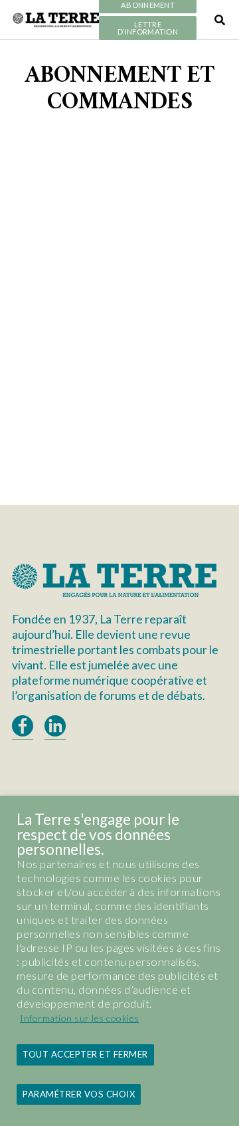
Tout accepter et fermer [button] (85, 1054)
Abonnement (148, 5)
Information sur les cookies (79, 1018)
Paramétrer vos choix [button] (79, 1094)
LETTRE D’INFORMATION (148, 28)
